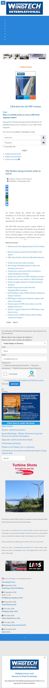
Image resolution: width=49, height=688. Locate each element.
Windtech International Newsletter (16, 365)
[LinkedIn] (25, 194)
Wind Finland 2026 (9, 605)
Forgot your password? (13, 154)
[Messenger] (25, 204)
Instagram (13, 578)
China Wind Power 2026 (11, 618)
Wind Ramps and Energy (11, 443)
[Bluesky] (25, 189)
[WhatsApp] (25, 199)
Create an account (11, 159)
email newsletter (27, 530)
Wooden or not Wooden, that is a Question (18, 447)
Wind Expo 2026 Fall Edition (13, 588)
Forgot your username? (13, 157)
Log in (24, 150)
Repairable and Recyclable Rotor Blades (17, 440)
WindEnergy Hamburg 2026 (12, 598)
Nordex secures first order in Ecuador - (21, 263)
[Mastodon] (25, 202)
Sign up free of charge (10, 122)
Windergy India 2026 (10, 611)
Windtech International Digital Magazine (26, 368)
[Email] (25, 191)
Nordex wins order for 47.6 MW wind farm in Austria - (26, 276)
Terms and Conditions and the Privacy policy (28, 380)
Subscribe (5, 384)
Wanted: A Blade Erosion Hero (13, 430)
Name (4, 347)
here (41, 681)
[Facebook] (25, 186)
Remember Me (10, 147)
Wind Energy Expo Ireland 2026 (14, 625)
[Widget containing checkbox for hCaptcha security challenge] (19, 374)
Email (4, 355)
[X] (25, 196)
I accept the (24, 380)
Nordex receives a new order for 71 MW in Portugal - (26, 279)
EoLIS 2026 (6, 632)
